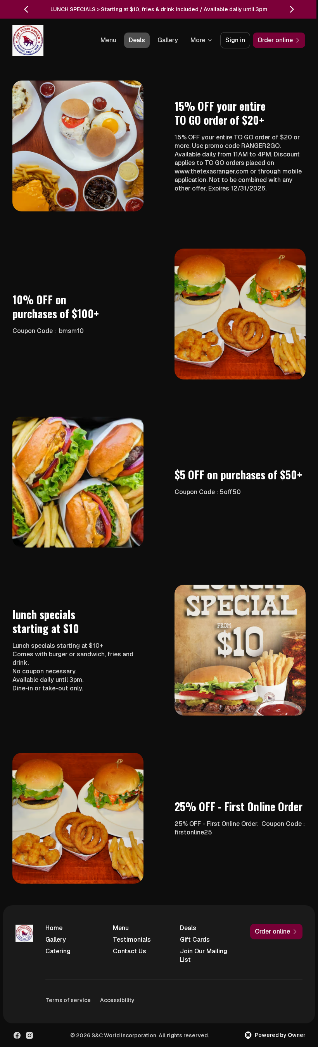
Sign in (235, 40)
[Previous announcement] (26, 9)
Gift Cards (195, 939)
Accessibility (117, 1000)
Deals (137, 40)
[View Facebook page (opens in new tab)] (17, 1035)
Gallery (167, 40)
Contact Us (129, 951)
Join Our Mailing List (203, 955)
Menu (108, 40)
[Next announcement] (291, 9)
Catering (58, 951)
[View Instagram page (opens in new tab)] (29, 1035)
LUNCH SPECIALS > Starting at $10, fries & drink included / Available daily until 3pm (159, 9)
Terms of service (68, 1000)
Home (53, 928)
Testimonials (132, 939)
